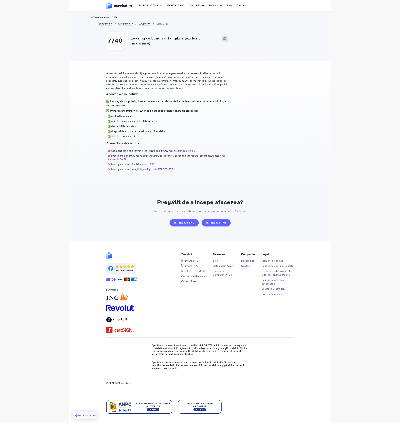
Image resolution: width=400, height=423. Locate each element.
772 (165, 169)
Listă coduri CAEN (224, 265)
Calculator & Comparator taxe (222, 273)
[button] (151, 5)
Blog (229, 5)
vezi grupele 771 (152, 169)
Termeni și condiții (272, 260)
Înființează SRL (184, 222)
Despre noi (215, 5)
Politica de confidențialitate (277, 265)
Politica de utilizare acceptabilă (272, 281)
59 (193, 150)
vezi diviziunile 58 (178, 150)
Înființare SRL (189, 260)
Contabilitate (197, 5)
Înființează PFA (216, 222)
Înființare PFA (189, 265)
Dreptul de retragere (273, 288)
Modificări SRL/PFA (193, 271)
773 (171, 169)
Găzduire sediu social (193, 276)
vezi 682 (150, 164)
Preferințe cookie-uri (273, 294)
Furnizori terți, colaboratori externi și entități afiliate (277, 273)
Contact (241, 5)
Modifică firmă (175, 5)
